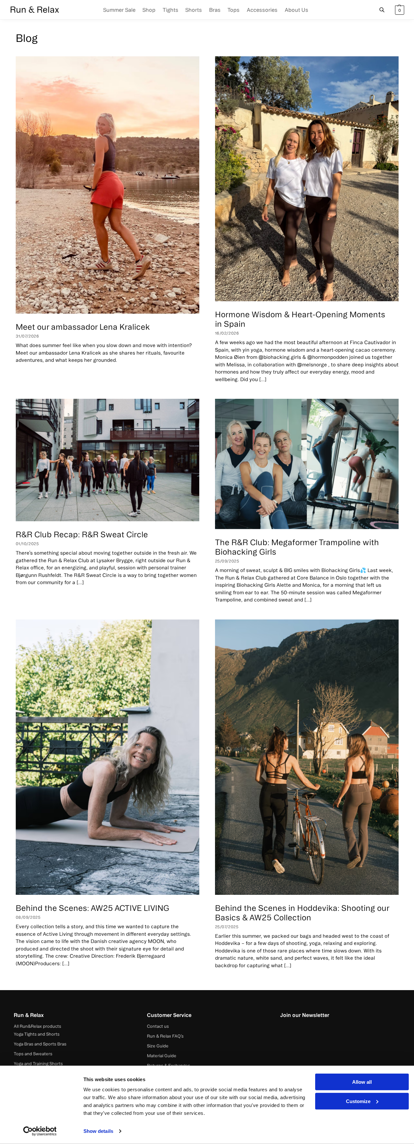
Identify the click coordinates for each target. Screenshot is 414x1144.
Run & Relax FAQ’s (165, 1036)
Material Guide (161, 1055)
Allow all (362, 1082)
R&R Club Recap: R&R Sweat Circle (82, 534)
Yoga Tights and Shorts (37, 1034)
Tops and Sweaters (33, 1053)
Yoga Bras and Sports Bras (40, 1044)
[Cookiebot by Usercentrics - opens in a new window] (39, 1131)
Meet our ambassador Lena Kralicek (83, 327)
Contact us (158, 1026)
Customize (358, 1101)
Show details (98, 1131)
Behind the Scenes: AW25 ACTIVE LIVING (92, 908)
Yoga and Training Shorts (38, 1063)
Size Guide (158, 1045)
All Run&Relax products (37, 1026)
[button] (398, 10)
